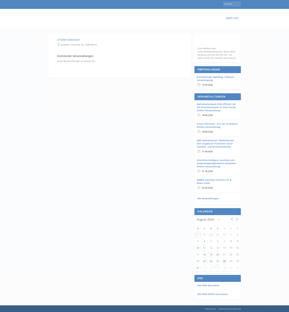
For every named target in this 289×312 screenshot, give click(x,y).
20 (217, 254)
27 (197, 234)
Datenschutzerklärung (229, 308)
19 (211, 254)
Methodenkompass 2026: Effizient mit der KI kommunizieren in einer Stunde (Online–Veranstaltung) (216, 107)
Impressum (210, 308)
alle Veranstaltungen (208, 198)
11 (204, 248)
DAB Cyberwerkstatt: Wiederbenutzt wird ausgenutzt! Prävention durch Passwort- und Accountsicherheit (215, 143)
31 (224, 234)
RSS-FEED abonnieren (208, 285)
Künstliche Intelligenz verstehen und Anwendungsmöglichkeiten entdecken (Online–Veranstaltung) (216, 163)
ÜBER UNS (232, 18)
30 (217, 234)
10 (197, 248)
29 (211, 234)
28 (224, 261)
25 (204, 261)
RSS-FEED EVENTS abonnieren (212, 294)
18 (204, 254)
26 (211, 261)
